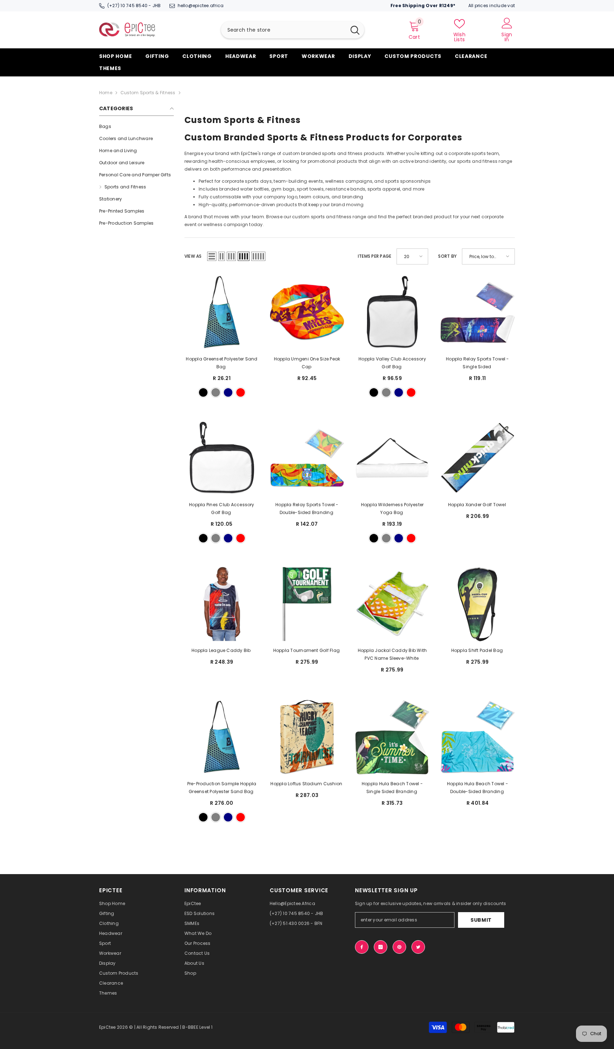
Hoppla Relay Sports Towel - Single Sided (477, 363)
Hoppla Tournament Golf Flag (307, 650)
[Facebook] (361, 947)
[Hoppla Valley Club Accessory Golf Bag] (392, 312)
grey (215, 392)
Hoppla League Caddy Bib (222, 650)
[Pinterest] (399, 947)
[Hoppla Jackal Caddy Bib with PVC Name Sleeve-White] (392, 604)
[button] (211, 256)
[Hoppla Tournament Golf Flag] (307, 604)
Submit (481, 920)
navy (228, 392)
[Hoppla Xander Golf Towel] (477, 458)
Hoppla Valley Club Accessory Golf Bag (392, 363)
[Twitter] (418, 947)
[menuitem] (136, 127)
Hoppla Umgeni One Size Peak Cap (307, 363)
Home (105, 93)
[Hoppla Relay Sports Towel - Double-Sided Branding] (307, 458)
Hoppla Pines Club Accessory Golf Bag (221, 508)
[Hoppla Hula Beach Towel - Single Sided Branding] (392, 737)
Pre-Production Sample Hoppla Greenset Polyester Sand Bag (222, 787)
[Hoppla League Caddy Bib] (221, 604)
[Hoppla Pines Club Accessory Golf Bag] (221, 458)
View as (193, 256)
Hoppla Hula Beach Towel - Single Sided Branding (392, 787)
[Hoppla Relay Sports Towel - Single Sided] (477, 312)
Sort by (447, 256)
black (203, 392)
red (240, 392)
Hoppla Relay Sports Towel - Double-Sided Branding (306, 508)
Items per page (374, 256)
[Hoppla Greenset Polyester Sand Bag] (221, 312)
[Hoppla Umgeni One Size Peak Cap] (307, 312)
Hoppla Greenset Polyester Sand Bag (221, 363)
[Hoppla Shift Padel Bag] (477, 604)
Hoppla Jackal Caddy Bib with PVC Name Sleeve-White (392, 654)
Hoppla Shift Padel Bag (477, 650)
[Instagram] (380, 947)
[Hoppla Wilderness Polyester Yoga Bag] (392, 458)
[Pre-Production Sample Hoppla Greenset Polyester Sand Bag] (221, 737)
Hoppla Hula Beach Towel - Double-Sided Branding (477, 787)
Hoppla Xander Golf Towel (477, 505)
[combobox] (283, 29)
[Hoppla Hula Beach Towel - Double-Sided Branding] (477, 737)
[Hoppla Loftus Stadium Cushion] (307, 737)
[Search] (292, 29)
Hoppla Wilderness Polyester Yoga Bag (392, 508)
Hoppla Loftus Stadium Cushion (306, 784)
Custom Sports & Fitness (148, 93)
